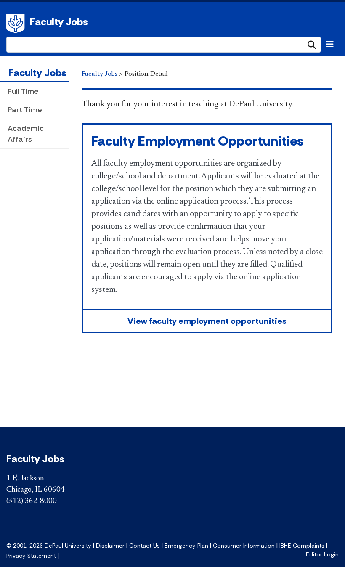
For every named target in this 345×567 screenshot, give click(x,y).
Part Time (25, 110)
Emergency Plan (186, 545)
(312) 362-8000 (31, 501)
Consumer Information (244, 545)
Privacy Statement (31, 555)
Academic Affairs (26, 133)
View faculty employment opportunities (207, 320)
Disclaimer (110, 545)
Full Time (23, 91)
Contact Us (144, 545)
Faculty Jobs (59, 21)
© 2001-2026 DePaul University (48, 545)
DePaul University (16, 23)
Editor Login (322, 554)
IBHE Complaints (301, 545)
